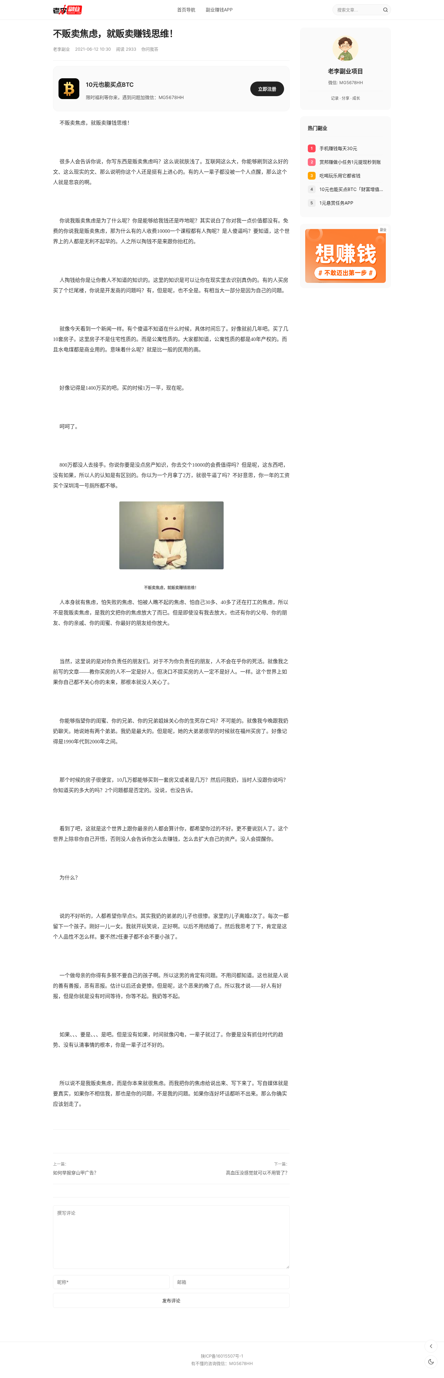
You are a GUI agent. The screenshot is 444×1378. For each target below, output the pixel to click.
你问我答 (149, 49)
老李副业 (61, 49)
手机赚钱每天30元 (338, 148)
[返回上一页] (430, 1346)
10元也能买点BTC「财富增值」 (351, 189)
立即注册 (267, 89)
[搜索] (385, 9)
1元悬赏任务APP (336, 203)
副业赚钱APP (219, 9)
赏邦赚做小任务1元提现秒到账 (350, 162)
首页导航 (186, 9)
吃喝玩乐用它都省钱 (340, 175)
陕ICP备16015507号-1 (222, 1356)
